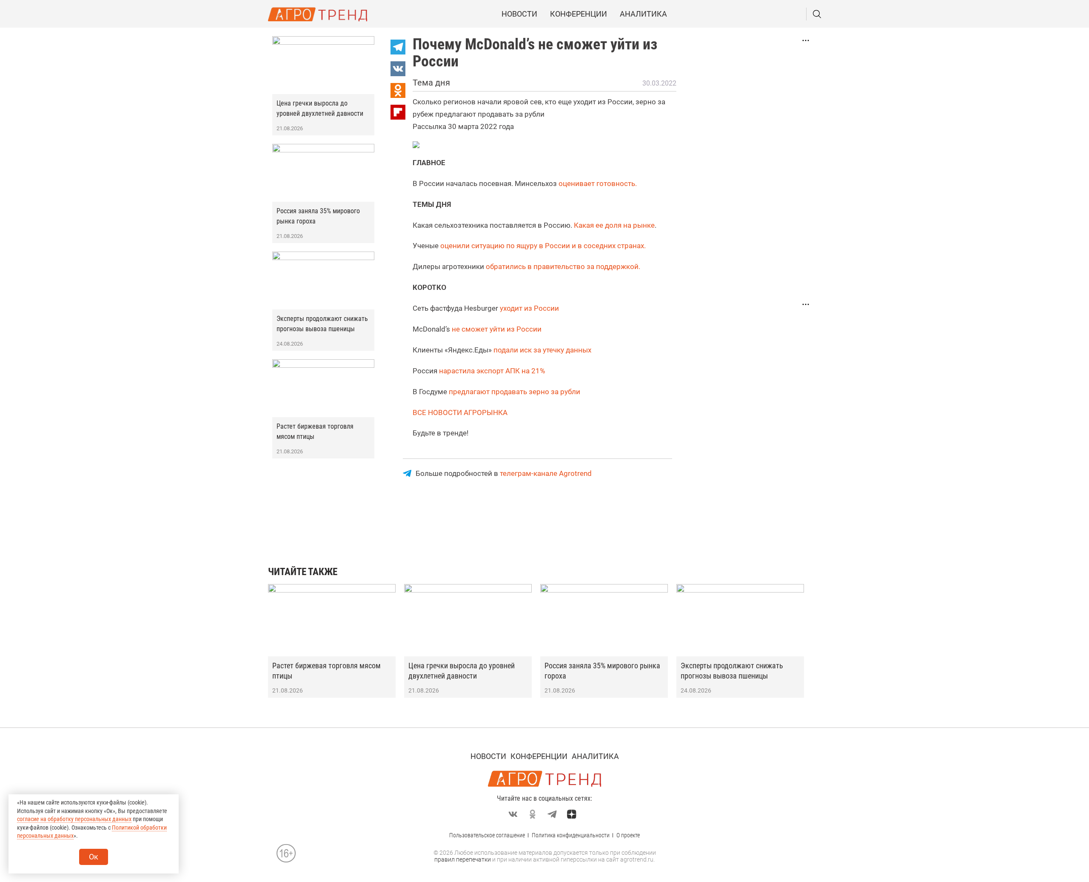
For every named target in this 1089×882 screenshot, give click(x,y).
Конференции (578, 13)
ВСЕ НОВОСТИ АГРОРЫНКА (460, 412)
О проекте (628, 835)
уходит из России (529, 308)
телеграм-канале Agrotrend (546, 473)
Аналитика (643, 13)
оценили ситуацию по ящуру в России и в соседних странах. (543, 245)
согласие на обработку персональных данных (74, 819)
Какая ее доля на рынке (614, 225)
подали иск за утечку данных (542, 350)
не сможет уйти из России (497, 329)
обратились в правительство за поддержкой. (563, 266)
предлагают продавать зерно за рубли (514, 391)
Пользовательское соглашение (487, 835)
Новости (519, 13)
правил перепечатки (462, 859)
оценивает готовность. (598, 183)
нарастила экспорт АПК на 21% (492, 371)
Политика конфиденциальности (571, 835)
